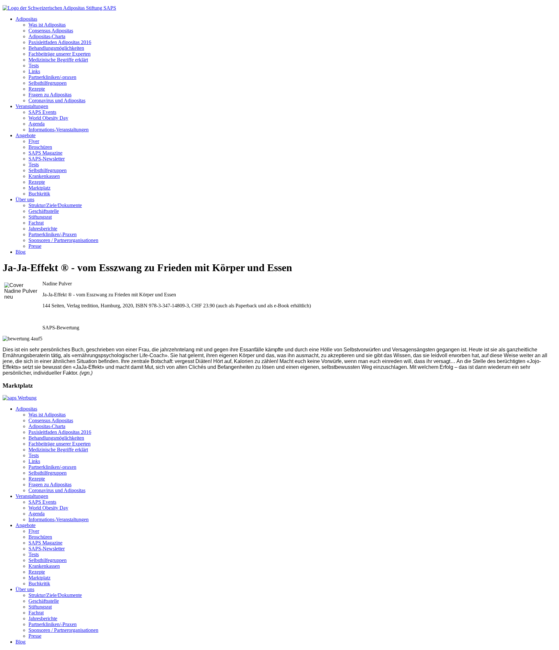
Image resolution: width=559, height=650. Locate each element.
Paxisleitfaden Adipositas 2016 (59, 42)
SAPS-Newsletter (46, 158)
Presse (34, 246)
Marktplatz (39, 188)
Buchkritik (39, 193)
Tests (33, 65)
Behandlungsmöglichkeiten (56, 48)
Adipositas (26, 19)
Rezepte (36, 89)
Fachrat (36, 223)
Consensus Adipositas (50, 30)
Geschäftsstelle (43, 211)
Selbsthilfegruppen (47, 83)
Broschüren (40, 147)
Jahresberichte (42, 228)
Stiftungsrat (40, 217)
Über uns (25, 199)
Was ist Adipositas (47, 25)
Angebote (26, 135)
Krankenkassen (44, 176)
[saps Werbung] (20, 398)
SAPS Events (42, 112)
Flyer (33, 141)
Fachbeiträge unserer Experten (59, 54)
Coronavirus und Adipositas (56, 100)
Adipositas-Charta (46, 36)
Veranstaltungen (32, 106)
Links (34, 71)
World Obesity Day (48, 118)
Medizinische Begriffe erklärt (58, 59)
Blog (21, 252)
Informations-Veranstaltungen (58, 129)
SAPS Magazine (45, 153)
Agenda (36, 124)
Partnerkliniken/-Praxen (52, 234)
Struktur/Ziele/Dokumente (55, 205)
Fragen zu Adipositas (49, 94)
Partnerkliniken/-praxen (52, 77)
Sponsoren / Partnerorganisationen (63, 240)
